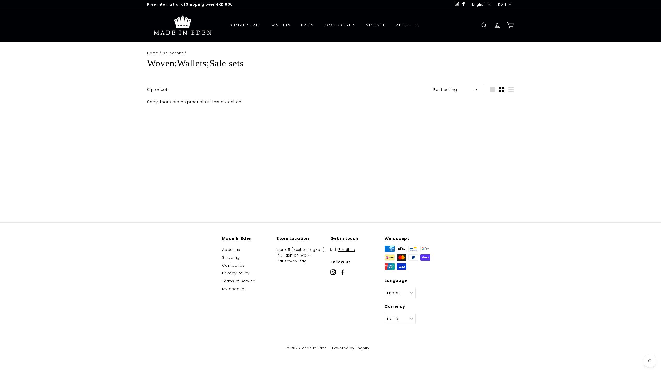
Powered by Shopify (350, 348)
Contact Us (233, 265)
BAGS (307, 25)
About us (231, 249)
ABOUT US (407, 25)
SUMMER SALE (245, 25)
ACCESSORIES (340, 25)
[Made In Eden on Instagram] (333, 272)
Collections (172, 53)
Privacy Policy (236, 273)
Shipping (231, 257)
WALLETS (281, 25)
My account (234, 288)
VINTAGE (376, 25)
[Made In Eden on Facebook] (342, 272)
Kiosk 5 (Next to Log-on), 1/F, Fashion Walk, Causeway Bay (300, 255)
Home (152, 53)
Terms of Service (238, 281)
